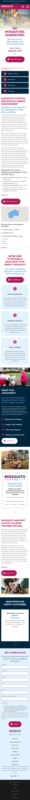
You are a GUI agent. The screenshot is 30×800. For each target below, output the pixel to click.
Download (21, 504)
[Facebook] (18, 776)
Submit (16, 724)
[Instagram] (15, 776)
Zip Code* (3, 677)
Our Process (10, 441)
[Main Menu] (27, 7)
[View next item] (17, 512)
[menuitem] (15, 784)
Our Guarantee (15, 280)
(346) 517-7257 (15, 51)
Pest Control (15, 748)
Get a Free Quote (15, 59)
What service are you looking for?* (9, 696)
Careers (15, 758)
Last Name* (4, 670)
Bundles (15, 751)
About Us (15, 739)
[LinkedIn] (12, 776)
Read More (15, 626)
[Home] (7, 6)
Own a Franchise (15, 755)
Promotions (15, 761)
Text (8, 504)
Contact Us (9, 573)
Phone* (3, 683)
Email (14, 504)
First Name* (4, 664)
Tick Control (15, 745)
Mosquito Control (15, 742)
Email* (2, 689)
